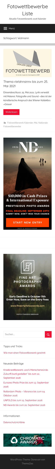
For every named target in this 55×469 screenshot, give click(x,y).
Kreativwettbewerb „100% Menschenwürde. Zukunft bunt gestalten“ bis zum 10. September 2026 (25, 374)
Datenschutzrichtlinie (14, 422)
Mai (35, 122)
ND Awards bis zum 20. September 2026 (24, 405)
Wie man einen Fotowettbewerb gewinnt (24, 352)
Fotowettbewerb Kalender (20, 122)
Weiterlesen (11, 112)
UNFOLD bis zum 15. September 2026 (22, 400)
